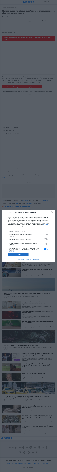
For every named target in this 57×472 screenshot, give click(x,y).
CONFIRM (18, 254)
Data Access (28, 259)
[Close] (52, 212)
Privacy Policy (36, 259)
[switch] (46, 234)
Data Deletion (21, 259)
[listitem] (28, 231)
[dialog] (28, 236)
